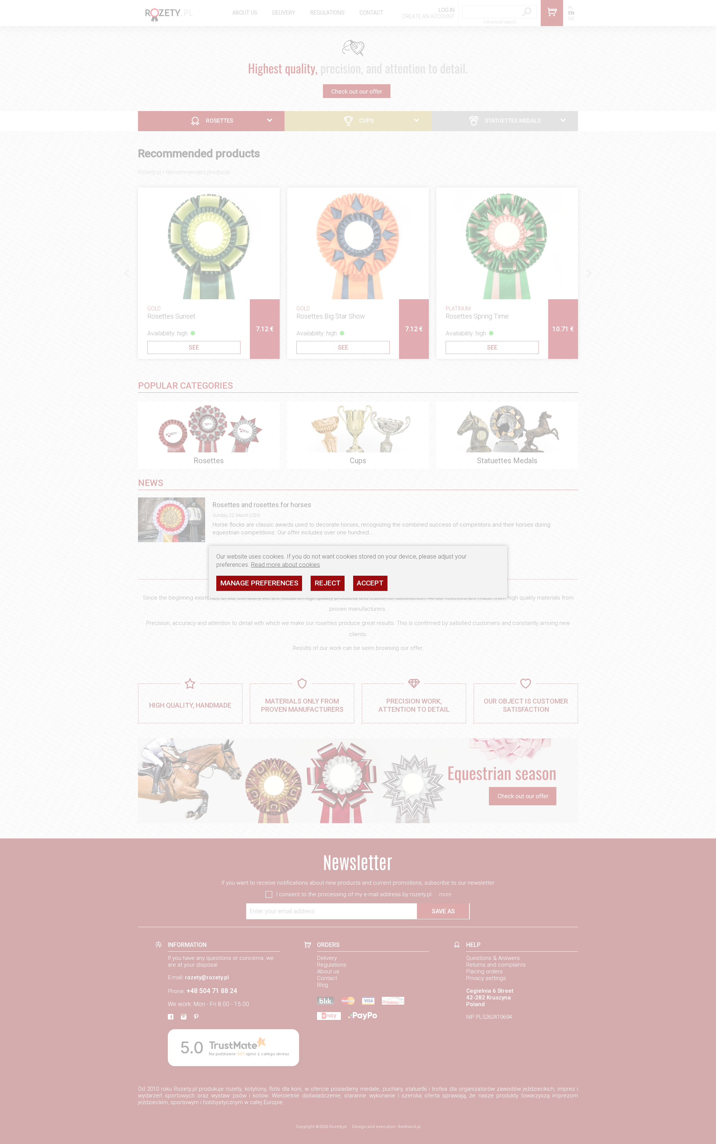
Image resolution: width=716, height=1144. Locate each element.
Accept (370, 583)
